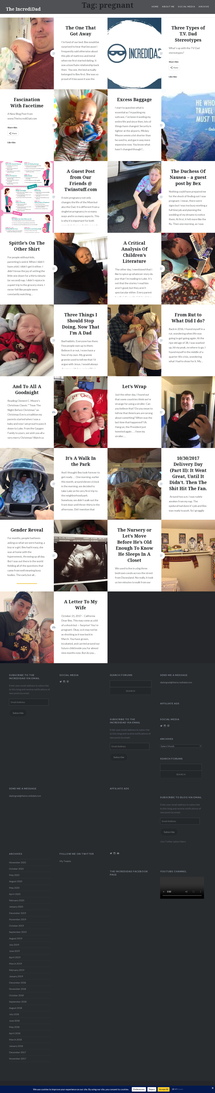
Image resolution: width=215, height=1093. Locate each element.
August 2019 (15, 938)
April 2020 (14, 894)
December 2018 (17, 982)
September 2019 (17, 931)
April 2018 (14, 1033)
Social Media (186, 6)
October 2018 (16, 995)
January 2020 (16, 906)
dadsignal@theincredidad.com (176, 682)
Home (155, 6)
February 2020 (16, 900)
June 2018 (14, 1020)
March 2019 (15, 963)
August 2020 (15, 881)
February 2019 (16, 970)
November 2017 (17, 1058)
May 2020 (14, 887)
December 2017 (17, 1052)
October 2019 (16, 925)
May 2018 (14, 1027)
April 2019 (14, 957)
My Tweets (65, 861)
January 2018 (16, 1046)
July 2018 (14, 1014)
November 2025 (17, 862)
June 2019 (14, 951)
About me (168, 6)
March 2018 (15, 1039)
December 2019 (17, 913)
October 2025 (16, 868)
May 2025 (14, 875)
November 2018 (17, 988)
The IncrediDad (23, 9)
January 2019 (16, 976)
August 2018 (15, 1007)
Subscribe (18, 712)
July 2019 (14, 944)
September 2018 (17, 1001)
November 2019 (17, 919)
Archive (204, 6)
